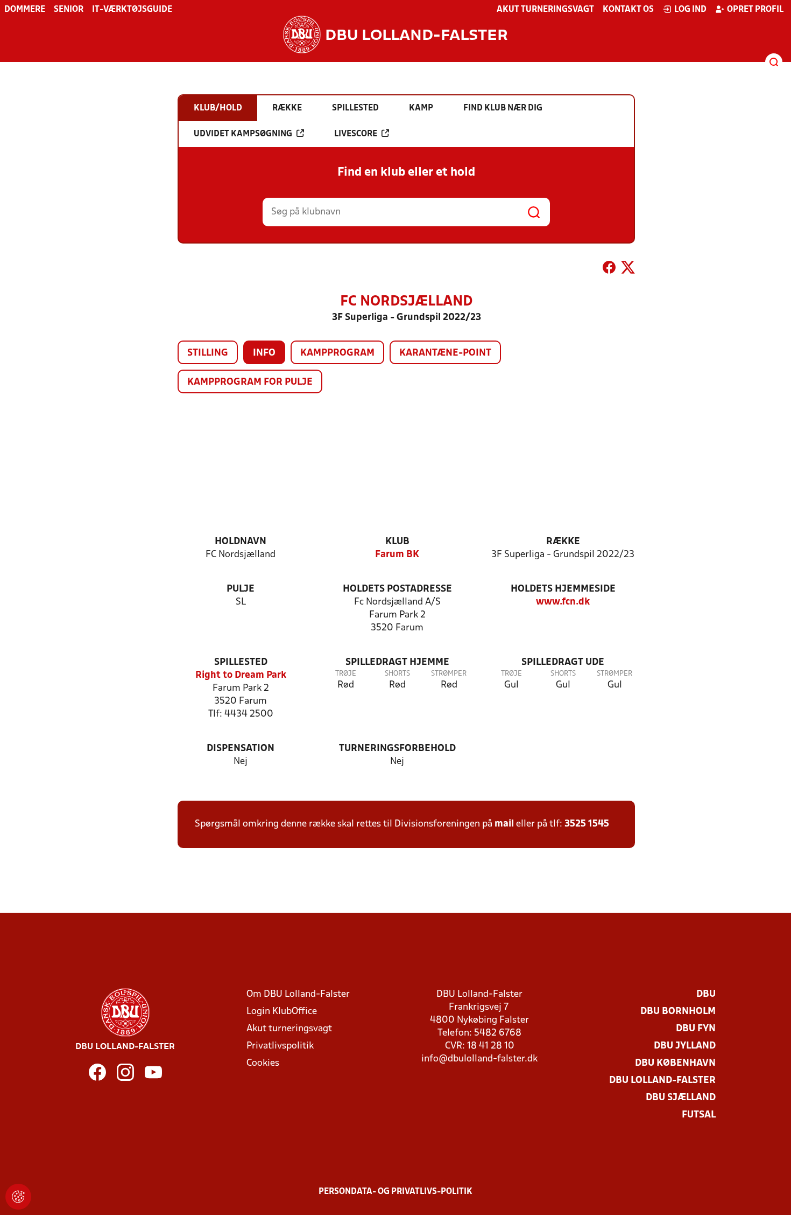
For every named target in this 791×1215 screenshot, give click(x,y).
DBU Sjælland (681, 1097)
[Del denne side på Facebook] (609, 269)
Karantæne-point (445, 353)
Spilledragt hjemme (397, 662)
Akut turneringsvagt (545, 9)
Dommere (24, 9)
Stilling (207, 353)
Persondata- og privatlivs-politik (395, 1192)
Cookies (262, 1063)
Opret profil (755, 9)
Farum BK (397, 554)
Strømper (449, 673)
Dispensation (240, 748)
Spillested (240, 662)
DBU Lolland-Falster (662, 1080)
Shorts (397, 673)
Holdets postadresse (397, 589)
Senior (68, 9)
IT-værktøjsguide (132, 9)
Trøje (345, 673)
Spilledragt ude (562, 662)
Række (563, 541)
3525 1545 (586, 824)
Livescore (355, 134)
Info (264, 353)
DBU (706, 994)
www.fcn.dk (563, 602)
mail (504, 824)
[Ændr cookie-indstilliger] (18, 1197)
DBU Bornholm (678, 1011)
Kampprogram (337, 353)
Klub (397, 541)
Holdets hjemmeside (563, 589)
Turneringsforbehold (397, 748)
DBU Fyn (696, 1028)
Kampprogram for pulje (250, 382)
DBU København (675, 1063)
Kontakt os (628, 9)
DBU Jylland (685, 1046)
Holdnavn (240, 541)
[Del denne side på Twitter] (628, 269)
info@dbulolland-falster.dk (479, 1059)
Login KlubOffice (281, 1011)
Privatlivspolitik (280, 1046)
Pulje (241, 589)
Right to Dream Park (240, 675)
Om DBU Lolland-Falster (298, 994)
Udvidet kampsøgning (243, 134)
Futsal (699, 1115)
